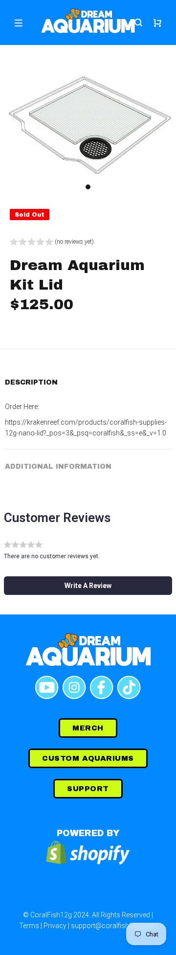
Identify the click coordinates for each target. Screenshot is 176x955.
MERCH (87, 728)
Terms (29, 926)
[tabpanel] (88, 125)
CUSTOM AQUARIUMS (87, 758)
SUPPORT (88, 789)
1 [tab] (88, 186)
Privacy (55, 926)
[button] (52, 243)
